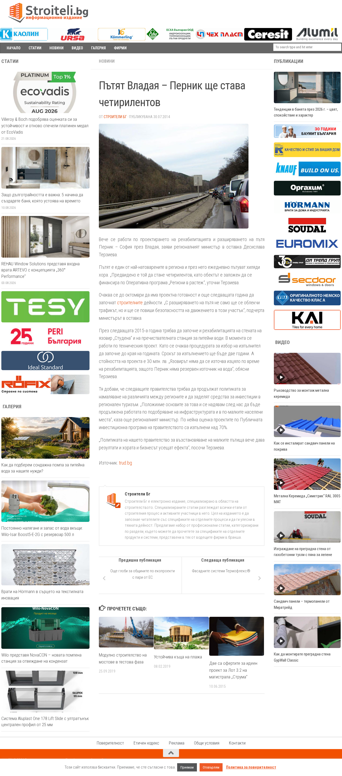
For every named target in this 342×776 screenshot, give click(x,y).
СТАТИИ (35, 48)
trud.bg (125, 463)
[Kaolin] (24, 39)
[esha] (170, 38)
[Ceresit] (268, 39)
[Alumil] (317, 39)
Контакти (237, 743)
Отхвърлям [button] (211, 767)
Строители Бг (115, 117)
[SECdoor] (307, 284)
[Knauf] (307, 175)
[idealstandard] (45, 368)
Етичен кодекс (146, 743)
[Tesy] (45, 321)
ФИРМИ (120, 48)
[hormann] (307, 212)
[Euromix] (307, 249)
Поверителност (110, 743)
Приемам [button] (187, 767)
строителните (130, 302)
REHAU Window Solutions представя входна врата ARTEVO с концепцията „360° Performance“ (40, 270)
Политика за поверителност (251, 767)
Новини (107, 61)
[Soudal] (307, 231)
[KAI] (307, 328)
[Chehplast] (219, 39)
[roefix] (45, 392)
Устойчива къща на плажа (178, 656)
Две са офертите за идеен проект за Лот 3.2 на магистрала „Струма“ (233, 670)
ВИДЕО (77, 48)
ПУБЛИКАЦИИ (288, 61)
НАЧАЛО (14, 48)
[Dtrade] (307, 267)
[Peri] (45, 345)
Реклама (176, 743)
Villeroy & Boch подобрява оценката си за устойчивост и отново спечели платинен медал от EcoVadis (44, 125)
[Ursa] (73, 39)
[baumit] (307, 136)
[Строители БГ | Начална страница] (48, 13)
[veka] (307, 304)
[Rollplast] (307, 155)
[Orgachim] (307, 194)
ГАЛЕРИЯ (98, 48)
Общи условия (206, 743)
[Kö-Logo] (122, 39)
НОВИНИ (56, 48)
